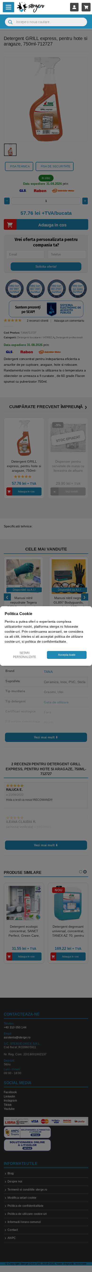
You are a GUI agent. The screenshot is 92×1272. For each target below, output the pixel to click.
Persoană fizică (33, 664)
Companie (63, 664)
